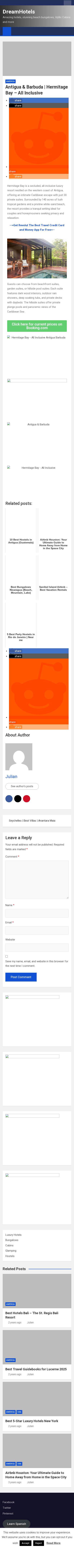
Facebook (8, 1502)
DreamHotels (19, 11)
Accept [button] (25, 1543)
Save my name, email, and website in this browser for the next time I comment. (36, 964)
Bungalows (11, 1240)
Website (10, 939)
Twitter (7, 1507)
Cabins (9, 1245)
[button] (15, 100)
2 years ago (14, 1322)
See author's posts (22, 786)
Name (9, 905)
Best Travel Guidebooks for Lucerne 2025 (36, 1369)
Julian (11, 776)
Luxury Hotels (13, 1234)
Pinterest (8, 1513)
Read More (54, 1543)
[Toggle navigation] (15, 31)
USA (19, 1412)
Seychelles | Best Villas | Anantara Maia (32, 820)
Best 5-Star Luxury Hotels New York (31, 1421)
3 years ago (14, 1482)
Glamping (10, 1250)
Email (9, 922)
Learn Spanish (16, 1524)
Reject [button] (38, 1543)
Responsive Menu (67, 3)
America (10, 81)
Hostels (10, 1256)
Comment (12, 856)
